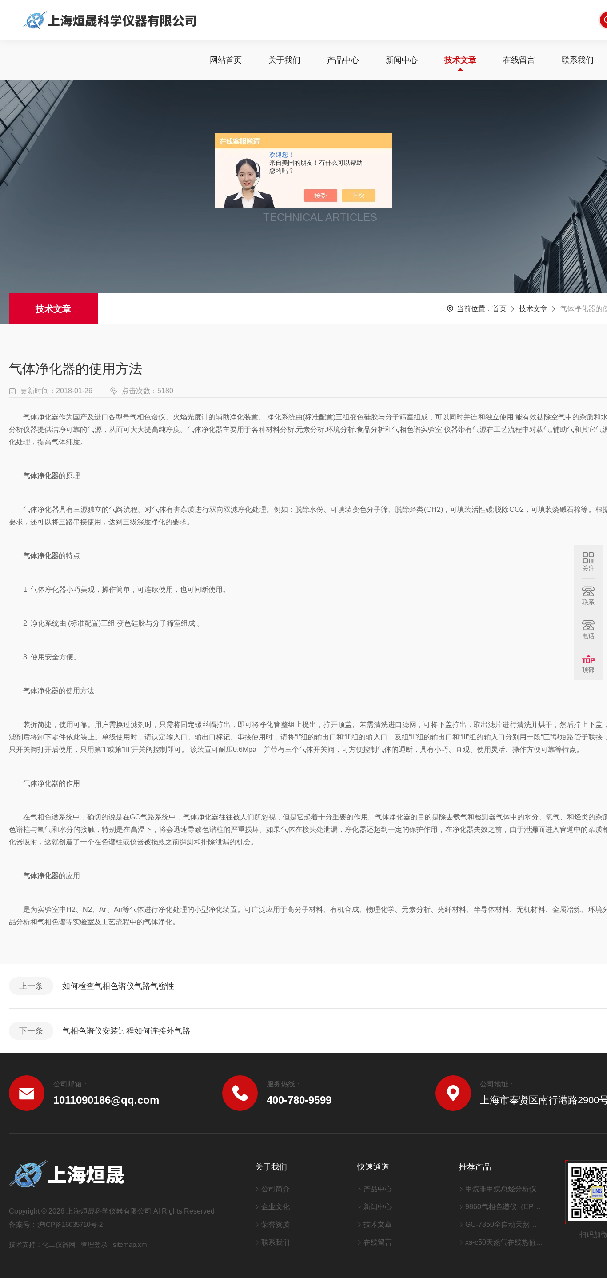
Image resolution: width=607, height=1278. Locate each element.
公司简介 (275, 1189)
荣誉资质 (275, 1224)
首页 (499, 308)
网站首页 (226, 60)
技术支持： (25, 1244)
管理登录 (94, 1244)
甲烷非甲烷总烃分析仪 (500, 1189)
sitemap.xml (130, 1244)
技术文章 (460, 60)
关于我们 (284, 60)
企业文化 (275, 1206)
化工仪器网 (59, 1244)
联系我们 (578, 60)
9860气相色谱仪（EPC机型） (504, 1206)
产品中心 (343, 60)
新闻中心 (402, 60)
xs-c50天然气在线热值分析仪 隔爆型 (504, 1242)
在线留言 (519, 60)
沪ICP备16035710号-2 (70, 1224)
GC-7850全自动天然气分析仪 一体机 (504, 1224)
